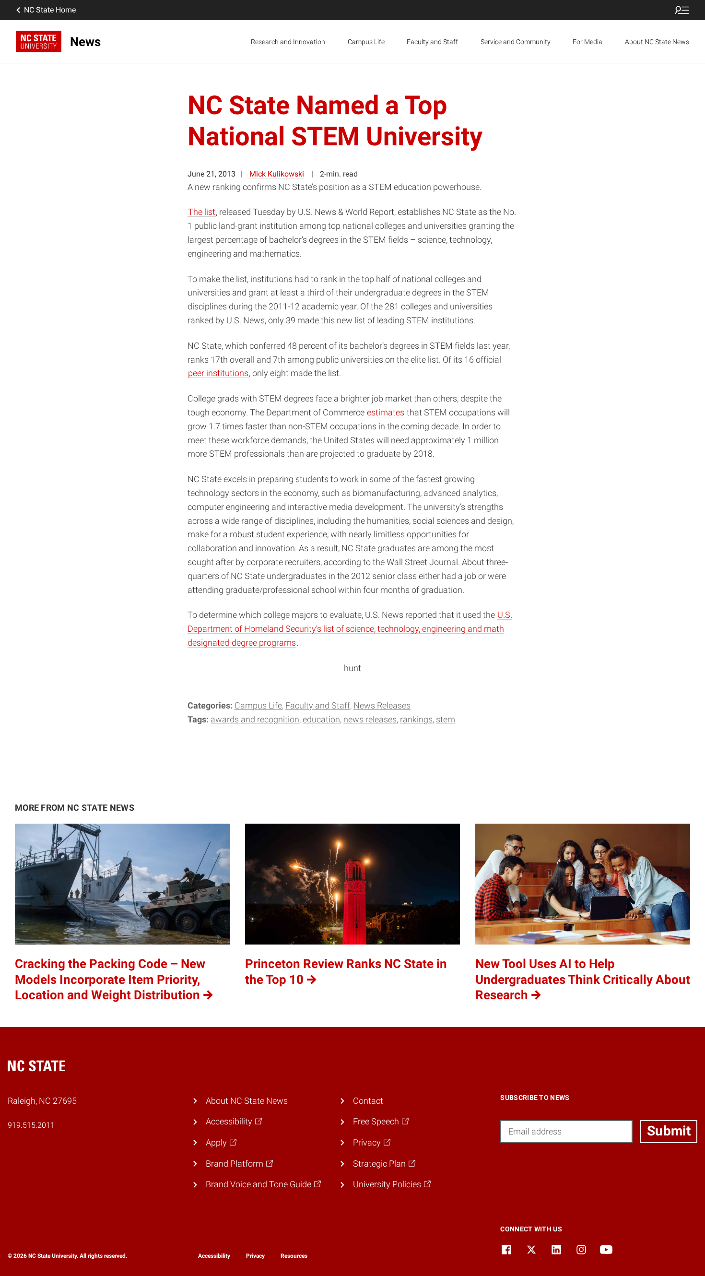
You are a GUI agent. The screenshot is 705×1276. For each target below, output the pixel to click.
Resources (294, 1255)
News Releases (382, 705)
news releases (370, 719)
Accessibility (214, 1255)
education (321, 719)
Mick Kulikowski (276, 173)
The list (201, 212)
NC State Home (50, 9)
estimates (385, 412)
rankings (416, 719)
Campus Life (366, 42)
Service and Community (516, 42)
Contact (368, 1101)
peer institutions (218, 373)
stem (445, 719)
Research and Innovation (288, 42)
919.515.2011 (31, 1125)
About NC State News (657, 42)
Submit (669, 1131)
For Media (587, 42)
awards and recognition (255, 719)
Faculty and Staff (432, 42)
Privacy (255, 1255)
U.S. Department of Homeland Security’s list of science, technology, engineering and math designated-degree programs (350, 629)
